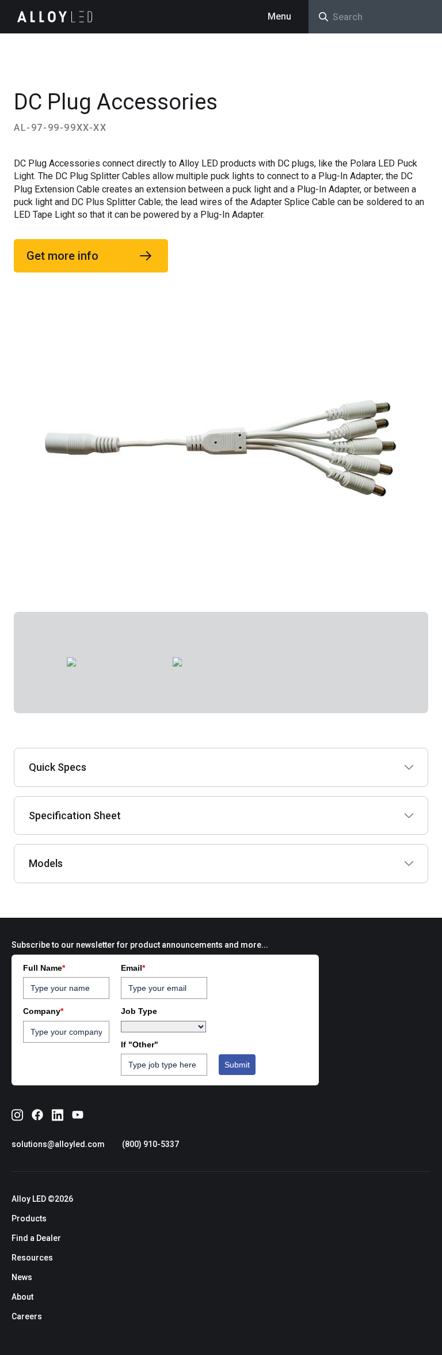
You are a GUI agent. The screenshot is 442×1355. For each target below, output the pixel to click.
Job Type (139, 1011)
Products (29, 1218)
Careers (27, 1316)
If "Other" (139, 1044)
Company (43, 1011)
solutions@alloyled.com (58, 1144)
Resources (32, 1257)
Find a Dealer (36, 1238)
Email (133, 967)
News (22, 1277)
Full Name (44, 967)
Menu (279, 16)
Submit (237, 1064)
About (22, 1296)
